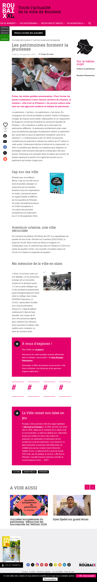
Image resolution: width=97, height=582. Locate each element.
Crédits (32, 572)
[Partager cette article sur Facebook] (5, 147)
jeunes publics (29, 472)
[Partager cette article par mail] (5, 141)
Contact (24, 572)
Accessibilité (57, 572)
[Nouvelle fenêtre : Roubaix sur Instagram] (37, 564)
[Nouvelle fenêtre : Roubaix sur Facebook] (28, 564)
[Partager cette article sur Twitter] (5, 153)
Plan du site (69, 572)
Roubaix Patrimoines (86, 75)
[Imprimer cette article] (5, 136)
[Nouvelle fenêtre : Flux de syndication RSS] (60, 564)
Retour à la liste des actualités (28, 33)
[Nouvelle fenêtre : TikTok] (51, 564)
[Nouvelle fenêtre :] (41, 564)
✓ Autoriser (4, 37)
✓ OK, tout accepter (86, 576)
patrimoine (43, 472)
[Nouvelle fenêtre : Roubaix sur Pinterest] (46, 564)
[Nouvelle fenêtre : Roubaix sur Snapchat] (55, 564)
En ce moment (8, 23)
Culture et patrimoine (86, 69)
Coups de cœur (5, 129)
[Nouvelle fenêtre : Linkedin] (64, 564)
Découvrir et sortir (52, 23)
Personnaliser (50, 579)
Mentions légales (44, 572)
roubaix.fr (39, 349)
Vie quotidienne (28, 23)
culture (16, 472)
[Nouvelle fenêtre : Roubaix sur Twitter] (32, 564)
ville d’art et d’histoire (33, 427)
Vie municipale (75, 23)
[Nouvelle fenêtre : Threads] (69, 564)
